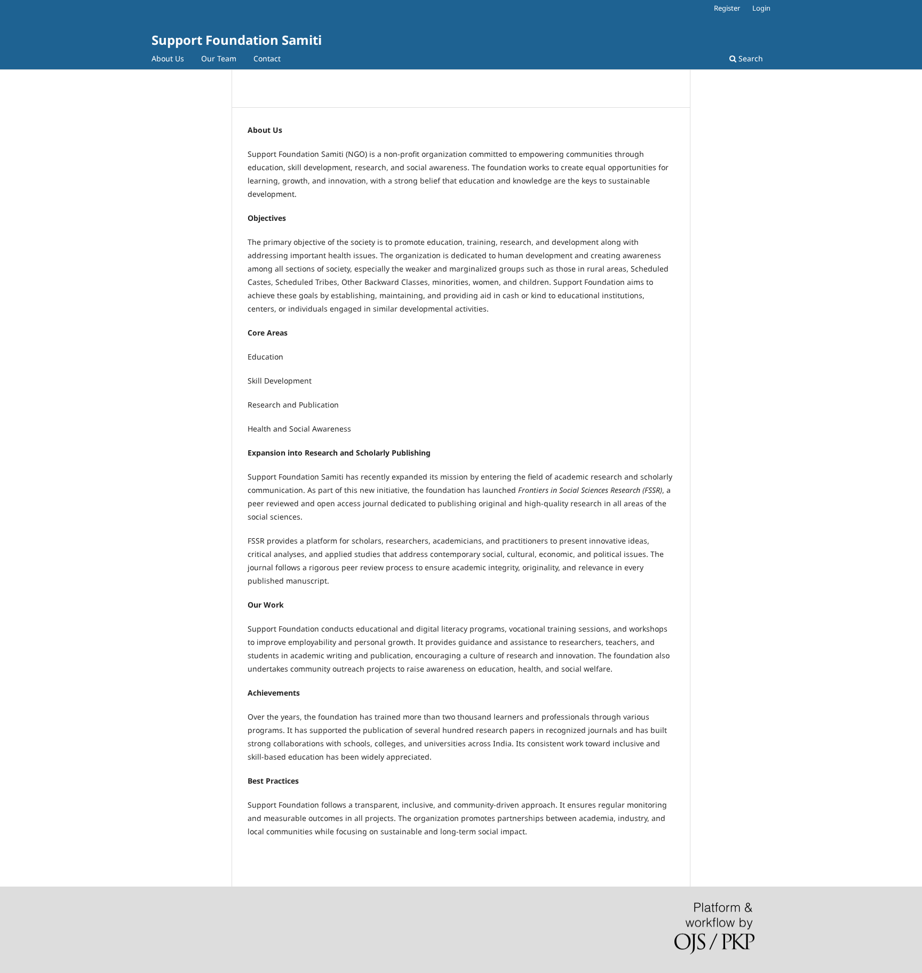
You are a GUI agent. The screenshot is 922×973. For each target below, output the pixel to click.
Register (727, 8)
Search (749, 58)
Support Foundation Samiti (237, 40)
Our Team (218, 58)
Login (761, 8)
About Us (168, 58)
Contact (267, 58)
